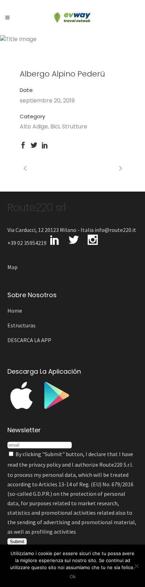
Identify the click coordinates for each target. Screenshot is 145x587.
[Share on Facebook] (23, 144)
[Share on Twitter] (34, 144)
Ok (73, 576)
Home (14, 310)
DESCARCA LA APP (29, 339)
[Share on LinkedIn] (45, 144)
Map (12, 267)
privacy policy (45, 464)
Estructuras (21, 325)
